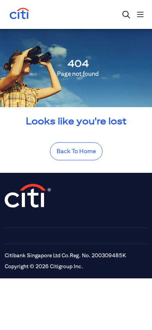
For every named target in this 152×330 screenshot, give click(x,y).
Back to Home (76, 151)
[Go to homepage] (19, 14)
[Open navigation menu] (140, 14)
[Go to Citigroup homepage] (28, 195)
